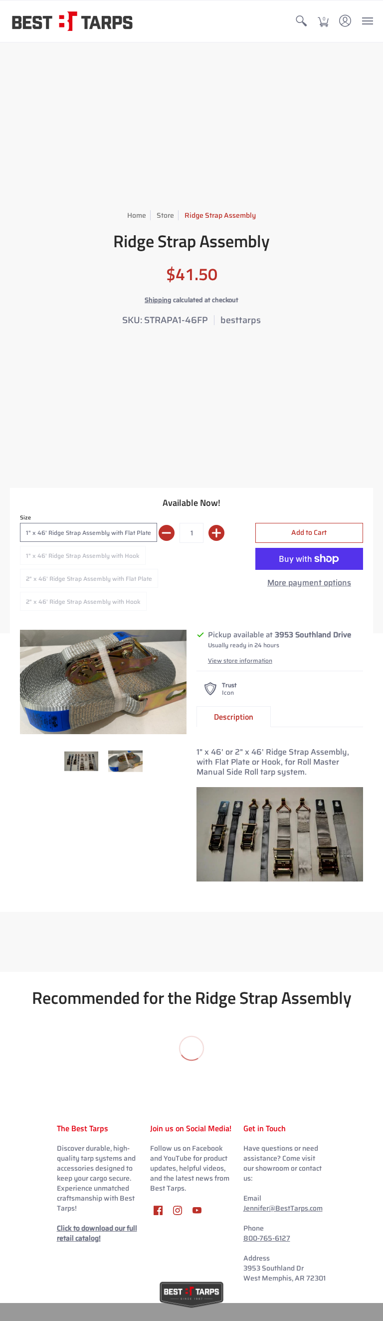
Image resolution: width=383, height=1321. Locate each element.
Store (165, 215)
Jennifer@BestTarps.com (283, 1208)
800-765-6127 (266, 1238)
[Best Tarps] (72, 21)
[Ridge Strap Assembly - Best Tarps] (103, 682)
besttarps (240, 320)
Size (25, 517)
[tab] (233, 716)
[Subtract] (167, 533)
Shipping (158, 300)
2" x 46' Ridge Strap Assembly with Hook (83, 601)
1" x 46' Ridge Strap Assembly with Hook (83, 555)
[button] (301, 21)
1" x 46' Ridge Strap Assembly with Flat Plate (88, 532)
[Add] (216, 533)
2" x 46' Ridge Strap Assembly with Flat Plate (89, 578)
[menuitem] (301, 21)
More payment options (309, 583)
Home (136, 215)
